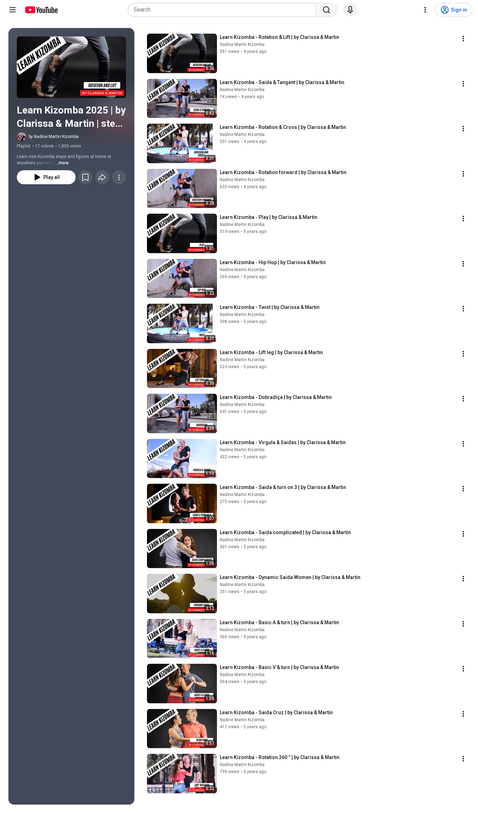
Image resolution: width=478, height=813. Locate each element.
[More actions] (119, 177)
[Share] (102, 177)
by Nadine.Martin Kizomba (54, 136)
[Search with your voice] (350, 10)
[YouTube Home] (41, 10)
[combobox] (224, 10)
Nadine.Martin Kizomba (242, 44)
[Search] (326, 10)
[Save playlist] (85, 177)
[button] (71, 67)
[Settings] (425, 10)
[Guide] (12, 10)
